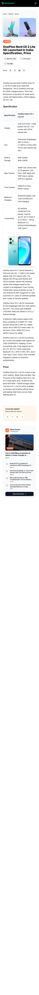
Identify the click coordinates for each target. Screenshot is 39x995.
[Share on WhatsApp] (24, 70)
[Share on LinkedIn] (19, 70)
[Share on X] (15, 70)
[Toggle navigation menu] (35, 3)
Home (5, 14)
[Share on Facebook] (10, 70)
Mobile (11, 14)
